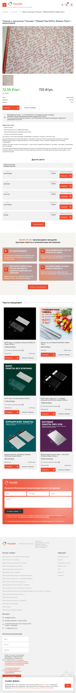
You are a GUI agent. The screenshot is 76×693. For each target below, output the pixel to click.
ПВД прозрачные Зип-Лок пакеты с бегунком (16, 588)
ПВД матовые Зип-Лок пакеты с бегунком (15, 585)
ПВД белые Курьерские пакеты (12, 566)
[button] (8, 80)
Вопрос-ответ (62, 566)
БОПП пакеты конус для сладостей (13, 582)
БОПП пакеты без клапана (10, 560)
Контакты (61, 575)
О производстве (63, 556)
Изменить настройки (47, 688)
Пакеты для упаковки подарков (12, 610)
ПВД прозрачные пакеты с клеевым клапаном (17, 575)
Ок (68, 685)
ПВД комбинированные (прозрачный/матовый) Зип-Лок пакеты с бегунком (26, 591)
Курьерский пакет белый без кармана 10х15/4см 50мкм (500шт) (17, 455)
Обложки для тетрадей (9, 603)
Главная (5, 12)
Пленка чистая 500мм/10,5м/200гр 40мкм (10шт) (55, 343)
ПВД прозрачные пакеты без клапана (14, 563)
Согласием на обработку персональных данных (33, 517)
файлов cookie (44, 684)
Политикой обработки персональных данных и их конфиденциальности (31, 521)
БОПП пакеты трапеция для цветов (13, 594)
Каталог (15, 12)
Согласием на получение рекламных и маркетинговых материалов (16, 663)
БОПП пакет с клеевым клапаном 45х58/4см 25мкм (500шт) (19, 343)
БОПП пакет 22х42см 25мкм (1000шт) (17, 398)
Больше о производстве (38, 287)
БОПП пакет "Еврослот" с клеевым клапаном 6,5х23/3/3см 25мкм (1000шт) (54, 399)
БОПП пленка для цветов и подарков (14, 600)
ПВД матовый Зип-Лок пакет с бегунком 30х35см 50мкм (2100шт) (55, 455)
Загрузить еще (38, 224)
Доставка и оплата (64, 563)
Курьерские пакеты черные (11, 572)
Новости (60, 572)
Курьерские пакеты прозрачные (12, 569)
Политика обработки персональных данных (26, 688)
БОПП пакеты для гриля (10, 597)
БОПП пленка (6, 607)
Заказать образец (30, 107)
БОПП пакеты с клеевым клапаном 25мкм (15, 556)
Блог (59, 569)
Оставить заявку (12, 511)
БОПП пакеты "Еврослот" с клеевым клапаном (17, 578)
